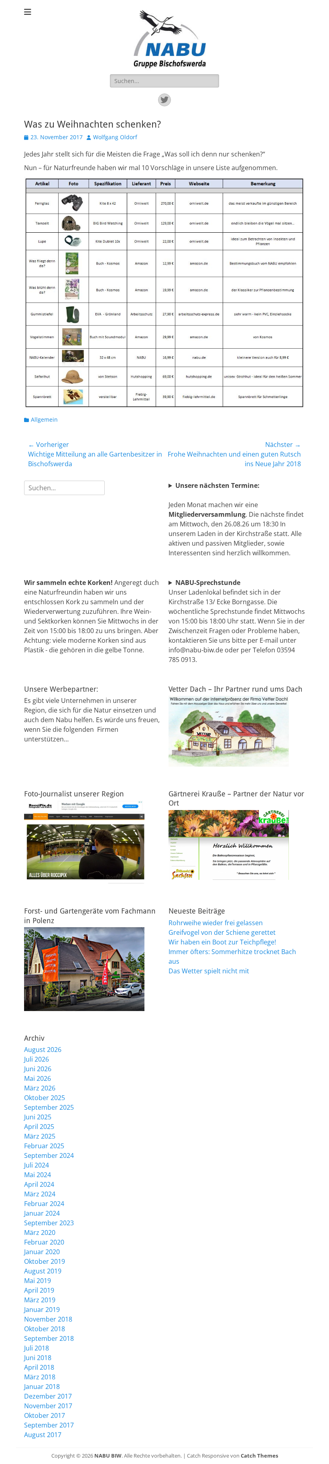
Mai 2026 (37, 1078)
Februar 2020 (44, 1242)
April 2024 (39, 1184)
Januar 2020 (42, 1251)
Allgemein (44, 419)
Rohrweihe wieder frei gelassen (216, 922)
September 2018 (49, 1338)
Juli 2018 (36, 1348)
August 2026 (42, 1049)
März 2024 (39, 1194)
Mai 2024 (37, 1174)
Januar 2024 (42, 1213)
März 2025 (39, 1136)
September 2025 (49, 1107)
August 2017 (42, 1434)
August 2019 (42, 1271)
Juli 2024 (36, 1165)
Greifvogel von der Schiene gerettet (222, 932)
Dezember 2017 (48, 1396)
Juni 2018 (37, 1357)
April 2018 (39, 1367)
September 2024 (49, 1155)
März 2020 (39, 1232)
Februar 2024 (44, 1203)
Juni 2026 (37, 1068)
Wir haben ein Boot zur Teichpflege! (222, 942)
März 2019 (39, 1299)
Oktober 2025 (44, 1097)
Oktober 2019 (44, 1261)
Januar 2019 (42, 1309)
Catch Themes (259, 1455)
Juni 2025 (37, 1117)
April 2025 (39, 1126)
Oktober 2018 (44, 1328)
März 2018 (39, 1377)
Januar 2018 (42, 1386)
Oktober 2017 (44, 1415)
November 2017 (48, 1405)
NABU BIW (108, 1455)
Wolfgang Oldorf (115, 137)
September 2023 (49, 1222)
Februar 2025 (44, 1145)
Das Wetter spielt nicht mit (209, 971)
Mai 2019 (37, 1280)
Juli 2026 (36, 1059)
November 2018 (48, 1319)
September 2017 (49, 1425)
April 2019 (39, 1290)
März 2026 (39, 1088)
